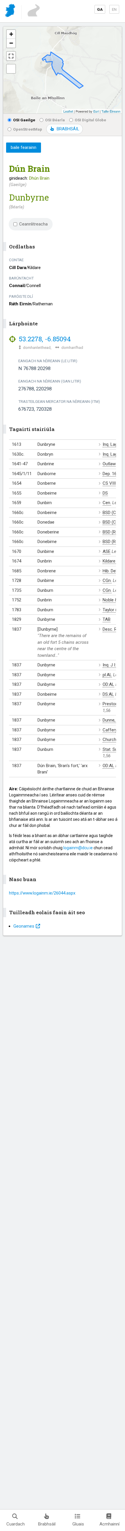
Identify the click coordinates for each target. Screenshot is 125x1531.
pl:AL (107, 674)
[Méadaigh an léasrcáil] (11, 56)
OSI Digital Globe (90, 120)
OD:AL (108, 684)
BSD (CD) (111, 512)
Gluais (78, 1524)
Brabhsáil (47, 1524)
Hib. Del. (110, 571)
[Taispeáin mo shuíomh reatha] (11, 68)
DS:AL (108, 694)
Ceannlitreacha (33, 224)
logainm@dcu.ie (78, 847)
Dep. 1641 (112, 473)
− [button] (11, 43)
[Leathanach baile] (10, 11)
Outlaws (110, 463)
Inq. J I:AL (112, 665)
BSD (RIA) (112, 532)
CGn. (107, 580)
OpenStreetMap (27, 129)
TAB (106, 619)
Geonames (23, 926)
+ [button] (11, 34)
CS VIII (109, 483)
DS (105, 493)
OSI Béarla (55, 120)
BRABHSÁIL (68, 128)
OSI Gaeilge (24, 120)
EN (114, 9)
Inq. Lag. (110, 444)
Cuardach (15, 1524)
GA (100, 9)
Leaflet (68, 111)
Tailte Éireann (110, 111)
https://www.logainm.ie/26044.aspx (42, 893)
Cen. (107, 502)
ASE (106, 551)
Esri (96, 111)
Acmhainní (109, 1524)
